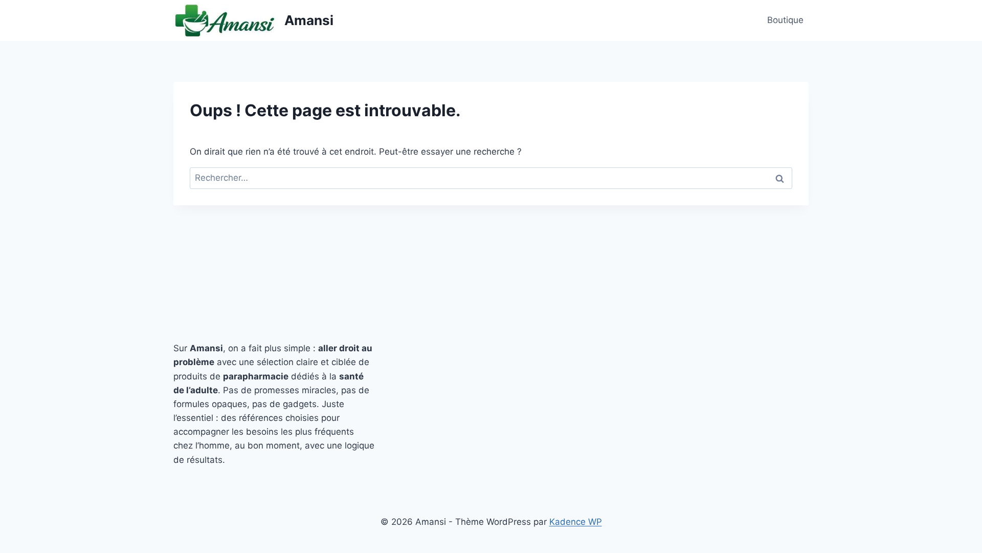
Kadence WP (575, 522)
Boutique (785, 20)
